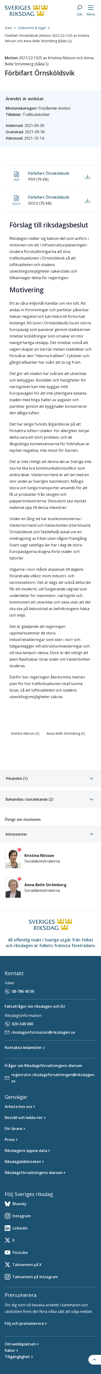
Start (8, 28)
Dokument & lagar (32, 28)
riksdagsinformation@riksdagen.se (43, 1032)
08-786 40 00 (23, 991)
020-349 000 (22, 1023)
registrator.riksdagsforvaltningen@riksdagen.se (53, 1078)
